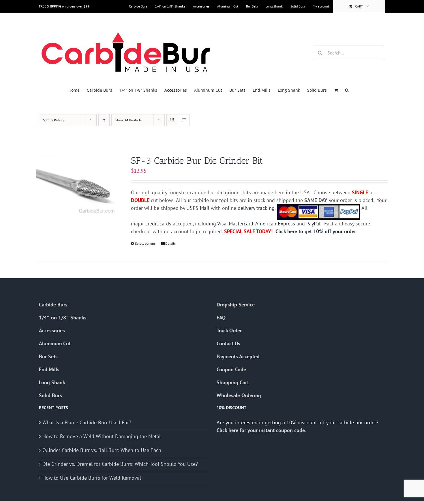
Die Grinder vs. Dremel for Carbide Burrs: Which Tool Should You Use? (120, 464)
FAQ (221, 317)
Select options (145, 243)
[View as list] (183, 120)
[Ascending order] (104, 120)
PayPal (313, 223)
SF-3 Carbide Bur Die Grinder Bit (197, 160)
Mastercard (241, 223)
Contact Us (228, 343)
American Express (275, 223)
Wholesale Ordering (239, 395)
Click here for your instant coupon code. (262, 430)
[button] (347, 90)
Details (170, 243)
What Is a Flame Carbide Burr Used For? (86, 422)
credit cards (158, 223)
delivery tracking (256, 208)
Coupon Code (231, 369)
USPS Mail (197, 208)
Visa (221, 223)
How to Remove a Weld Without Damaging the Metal (101, 436)
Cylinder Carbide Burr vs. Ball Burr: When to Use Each (101, 450)
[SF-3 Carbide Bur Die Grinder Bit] (76, 185)
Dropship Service (236, 304)
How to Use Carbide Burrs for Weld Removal (91, 477)
